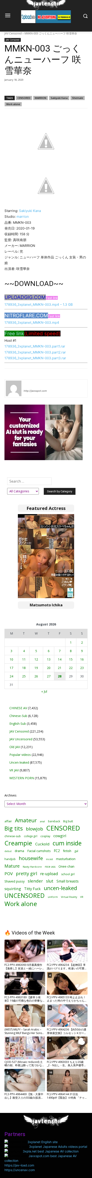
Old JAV (14, 747)
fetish (67, 851)
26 (36, 676)
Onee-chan (66, 866)
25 (24, 676)
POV (8, 873)
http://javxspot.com (35, 390)
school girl (68, 874)
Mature (12, 866)
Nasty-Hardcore (32, 866)
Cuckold (42, 844)
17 (11, 668)
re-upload (49, 873)
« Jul (44, 691)
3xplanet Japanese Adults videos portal (58, 1146)
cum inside (67, 843)
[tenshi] (13, 388)
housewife (31, 858)
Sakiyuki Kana (59, 98)
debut (8, 851)
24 (11, 676)
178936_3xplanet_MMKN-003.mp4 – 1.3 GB (38, 304)
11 (24, 659)
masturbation (65, 859)
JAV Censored (13, 33)
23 (82, 668)
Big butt (68, 821)
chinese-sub (12, 836)
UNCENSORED (24, 895)
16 (82, 659)
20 (48, 668)
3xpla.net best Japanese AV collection (51, 1151)
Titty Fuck (32, 888)
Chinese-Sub (18, 716)
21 (59, 668)
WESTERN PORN (21, 778)
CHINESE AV (18, 708)
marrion (23, 216)
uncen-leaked (60, 888)
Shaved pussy (14, 881)
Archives (10, 795)
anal (42, 821)
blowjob (34, 829)
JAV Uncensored (20, 739)
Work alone (13, 104)
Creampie (18, 843)
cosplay (45, 836)
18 (24, 668)
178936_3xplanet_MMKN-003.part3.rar (35, 358)
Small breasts (67, 881)
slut (49, 881)
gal (76, 851)
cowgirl (59, 835)
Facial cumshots (39, 851)
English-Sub (17, 723)
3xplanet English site (42, 1142)
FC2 (57, 851)
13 (48, 659)
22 (71, 668)
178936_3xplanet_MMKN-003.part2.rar (35, 352)
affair (8, 821)
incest (49, 859)
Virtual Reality (69, 896)
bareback (54, 821)
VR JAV (14, 770)
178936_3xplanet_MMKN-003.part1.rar (34, 346)
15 (71, 659)
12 (36, 659)
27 (48, 676)
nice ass (50, 867)
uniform (53, 896)
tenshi (29, 384)
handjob (10, 859)
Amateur (26, 820)
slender (35, 881)
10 (11, 659)
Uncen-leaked (19, 762)
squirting (12, 888)
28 (59, 676)
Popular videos (20, 755)
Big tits (13, 828)
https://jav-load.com (19, 1165)
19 (36, 668)
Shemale (77, 98)
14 (59, 659)
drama (19, 851)
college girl (30, 836)
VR (81, 896)
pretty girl (26, 873)
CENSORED (23, 98)
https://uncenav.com (19, 1170)
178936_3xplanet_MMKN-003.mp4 (31, 322)
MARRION (40, 98)
